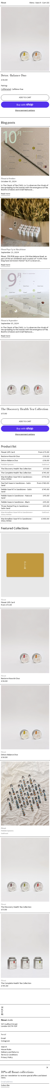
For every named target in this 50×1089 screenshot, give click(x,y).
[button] (38, 3)
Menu (31, 3)
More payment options (25, 110)
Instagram (5, 1041)
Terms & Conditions (9, 1055)
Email (3, 1038)
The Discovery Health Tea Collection (24, 409)
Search (4, 1047)
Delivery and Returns (10, 1052)
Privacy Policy (7, 1057)
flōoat (3, 3)
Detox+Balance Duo (13, 75)
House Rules (6, 1049)
